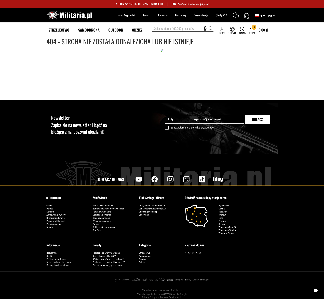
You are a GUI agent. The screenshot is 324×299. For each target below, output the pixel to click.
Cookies (50, 256)
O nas (49, 205)
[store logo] (69, 15)
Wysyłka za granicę (102, 221)
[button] (271, 16)
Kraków (222, 214)
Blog (218, 179)
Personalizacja (201, 15)
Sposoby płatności (101, 218)
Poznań (222, 221)
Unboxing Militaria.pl (148, 211)
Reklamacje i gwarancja (104, 227)
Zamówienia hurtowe (56, 214)
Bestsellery (180, 15)
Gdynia (222, 208)
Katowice (223, 211)
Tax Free (97, 230)
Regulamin (51, 253)
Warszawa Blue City (228, 227)
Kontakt (50, 211)
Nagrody (50, 227)
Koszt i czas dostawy (103, 205)
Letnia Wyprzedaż (126, 15)
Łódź (221, 218)
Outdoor (142, 259)
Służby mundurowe (55, 218)
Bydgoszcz (224, 205)
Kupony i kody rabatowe (57, 265)
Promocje (163, 15)
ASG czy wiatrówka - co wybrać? (108, 259)
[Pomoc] (247, 15)
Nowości (146, 15)
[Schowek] (232, 30)
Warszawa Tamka (227, 230)
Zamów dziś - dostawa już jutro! (193, 4)
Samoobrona (145, 256)
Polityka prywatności (56, 259)
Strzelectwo (144, 253)
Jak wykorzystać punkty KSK (152, 208)
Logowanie (144, 214)
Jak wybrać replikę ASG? (104, 256)
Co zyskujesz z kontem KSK (152, 205)
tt (197, 179)
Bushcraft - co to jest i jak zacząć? (109, 262)
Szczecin (223, 224)
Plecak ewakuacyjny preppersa (107, 265)
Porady (97, 245)
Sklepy (238, 13)
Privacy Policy (148, 297)
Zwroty (96, 224)
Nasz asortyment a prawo (58, 262)
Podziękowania (53, 224)
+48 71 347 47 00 (193, 252)
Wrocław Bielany (227, 233)
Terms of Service (168, 297)
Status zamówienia (102, 214)
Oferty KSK (221, 15)
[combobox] (182, 29)
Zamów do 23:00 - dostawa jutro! (108, 208)
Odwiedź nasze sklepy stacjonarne (205, 198)
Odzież (142, 262)
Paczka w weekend (102, 211)
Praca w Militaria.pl (55, 221)
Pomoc (49, 208)
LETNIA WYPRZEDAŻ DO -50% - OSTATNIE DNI (140, 4)
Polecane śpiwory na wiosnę (106, 253)
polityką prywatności (202, 127)
